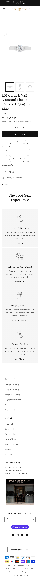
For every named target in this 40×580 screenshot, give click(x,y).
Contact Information (13, 444)
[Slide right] (37, 87)
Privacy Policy (10, 434)
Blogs (6, 405)
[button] (4, 9)
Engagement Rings (12, 400)
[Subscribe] (33, 519)
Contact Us (19, 282)
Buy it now (20, 134)
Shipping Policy (19, 320)
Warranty (8, 454)
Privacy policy (29, 568)
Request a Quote (11, 410)
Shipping (14, 121)
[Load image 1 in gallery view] (9, 86)
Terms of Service (11, 439)
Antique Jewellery (11, 390)
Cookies (7, 449)
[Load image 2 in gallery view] (19, 86)
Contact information (21, 575)
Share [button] (6, 185)
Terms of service (14, 572)
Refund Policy (10, 429)
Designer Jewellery (12, 395)
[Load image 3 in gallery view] (30, 86)
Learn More (19, 243)
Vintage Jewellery (11, 385)
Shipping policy (27, 572)
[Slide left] (2, 87)
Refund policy (18, 568)
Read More (19, 359)
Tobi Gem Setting (18, 565)
